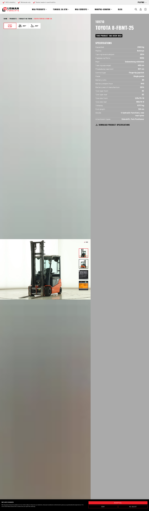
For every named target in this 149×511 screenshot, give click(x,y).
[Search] (136, 9)
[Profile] (141, 9)
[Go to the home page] (10, 9)
